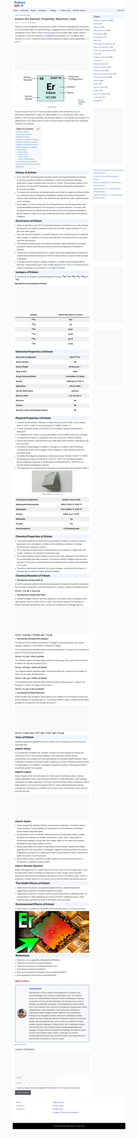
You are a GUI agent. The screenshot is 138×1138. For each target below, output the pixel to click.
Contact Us (20, 1109)
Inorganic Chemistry (100, 57)
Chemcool (59, 494)
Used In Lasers (23, 154)
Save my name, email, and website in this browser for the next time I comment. (48, 1088)
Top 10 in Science (79, 10)
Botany (96, 40)
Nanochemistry (99, 64)
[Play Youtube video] (52, 932)
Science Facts (66, 10)
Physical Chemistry (100, 77)
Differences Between (101, 47)
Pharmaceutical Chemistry (103, 74)
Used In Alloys (23, 152)
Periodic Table (25, 15)
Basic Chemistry (99, 30)
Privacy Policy (58, 1106)
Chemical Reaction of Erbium (26, 147)
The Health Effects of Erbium (26, 161)
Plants (95, 84)
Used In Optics (23, 157)
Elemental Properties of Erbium (27, 139)
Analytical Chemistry (101, 20)
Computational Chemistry (102, 44)
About (18, 1102)
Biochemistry (98, 34)
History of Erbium (22, 132)
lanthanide (46, 33)
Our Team (20, 1106)
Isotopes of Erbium (23, 137)
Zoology (96, 101)
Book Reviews (98, 37)
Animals (96, 24)
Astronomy (24, 10)
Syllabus (96, 90)
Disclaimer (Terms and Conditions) (66, 1112)
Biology (53, 10)
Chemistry (42, 10)
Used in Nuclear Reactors (26, 159)
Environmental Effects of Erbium (27, 164)
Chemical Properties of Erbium (27, 145)
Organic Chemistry (100, 67)
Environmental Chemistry (102, 50)
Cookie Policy (58, 1109)
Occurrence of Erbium (24, 134)
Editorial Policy (58, 1102)
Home (16, 10)
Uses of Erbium (21, 150)
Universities (97, 97)
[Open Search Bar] (120, 10)
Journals (96, 60)
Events (95, 54)
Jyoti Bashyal (35, 989)
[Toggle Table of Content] (37, 128)
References (20, 167)
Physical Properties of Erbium (26, 142)
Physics (33, 10)
